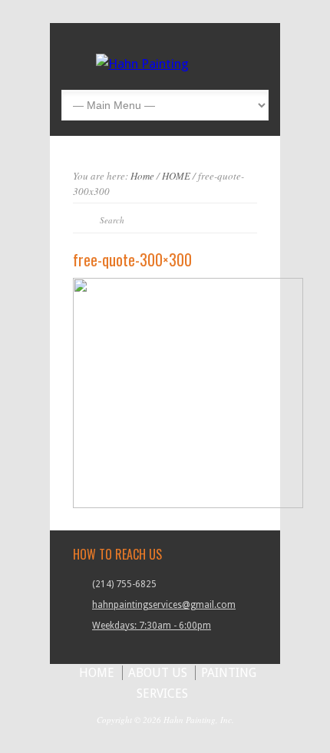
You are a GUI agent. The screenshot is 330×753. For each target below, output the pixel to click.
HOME (176, 176)
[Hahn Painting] (142, 63)
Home (142, 176)
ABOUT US (157, 672)
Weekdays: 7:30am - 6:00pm (151, 625)
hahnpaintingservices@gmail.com (164, 604)
